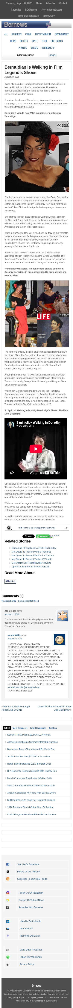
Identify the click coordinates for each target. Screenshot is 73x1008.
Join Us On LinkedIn (30, 921)
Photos (23, 47)
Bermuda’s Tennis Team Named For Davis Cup (31, 749)
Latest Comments (38, 728)
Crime (28, 34)
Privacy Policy (27, 964)
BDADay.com (31, 9)
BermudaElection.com (28, 16)
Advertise (50, 3)
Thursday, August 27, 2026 (19, 3)
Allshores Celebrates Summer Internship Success (32, 742)
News (13, 41)
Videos (34, 47)
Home (39, 3)
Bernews (36, 985)
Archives (53, 728)
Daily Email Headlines (31, 949)
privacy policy (12, 997)
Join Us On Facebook (28, 864)
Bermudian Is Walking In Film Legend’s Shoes (33, 70)
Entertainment (43, 34)
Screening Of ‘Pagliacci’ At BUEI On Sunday (34, 548)
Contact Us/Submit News (31, 900)
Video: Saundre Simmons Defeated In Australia (31, 785)
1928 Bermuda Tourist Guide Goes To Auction (30, 807)
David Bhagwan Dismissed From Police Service (31, 814)
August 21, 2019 (11, 614)
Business (17, 34)
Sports (24, 41)
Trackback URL (8, 601)
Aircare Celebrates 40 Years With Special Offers (31, 793)
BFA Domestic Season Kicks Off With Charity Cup (32, 771)
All (6, 34)
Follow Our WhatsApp (31, 957)
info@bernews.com (13, 994)
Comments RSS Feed (28, 601)
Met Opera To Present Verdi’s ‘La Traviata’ (33, 555)
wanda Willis (14, 635)
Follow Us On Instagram (31, 893)
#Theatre (10, 581)
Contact (63, 3)
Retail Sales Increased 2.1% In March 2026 (29, 764)
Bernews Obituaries (30, 936)
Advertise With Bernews (31, 907)
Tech (44, 41)
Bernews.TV (49, 16)
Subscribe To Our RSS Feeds (32, 879)
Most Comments (20, 728)
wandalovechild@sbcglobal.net (23, 687)
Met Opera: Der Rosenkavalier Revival (31, 563)
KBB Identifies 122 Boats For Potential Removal (31, 800)
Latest (7, 728)
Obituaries (57, 41)
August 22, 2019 (14, 639)
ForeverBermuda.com (52, 9)
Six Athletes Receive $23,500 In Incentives (28, 756)
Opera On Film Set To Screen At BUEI (30, 566)
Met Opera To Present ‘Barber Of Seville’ (32, 559)
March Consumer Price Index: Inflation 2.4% (29, 778)
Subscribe (16, 9)
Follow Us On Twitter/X (28, 871)
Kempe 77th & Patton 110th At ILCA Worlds (29, 734)
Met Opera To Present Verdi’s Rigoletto (31, 551)
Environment (62, 34)
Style (35, 41)
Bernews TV (26, 928)
